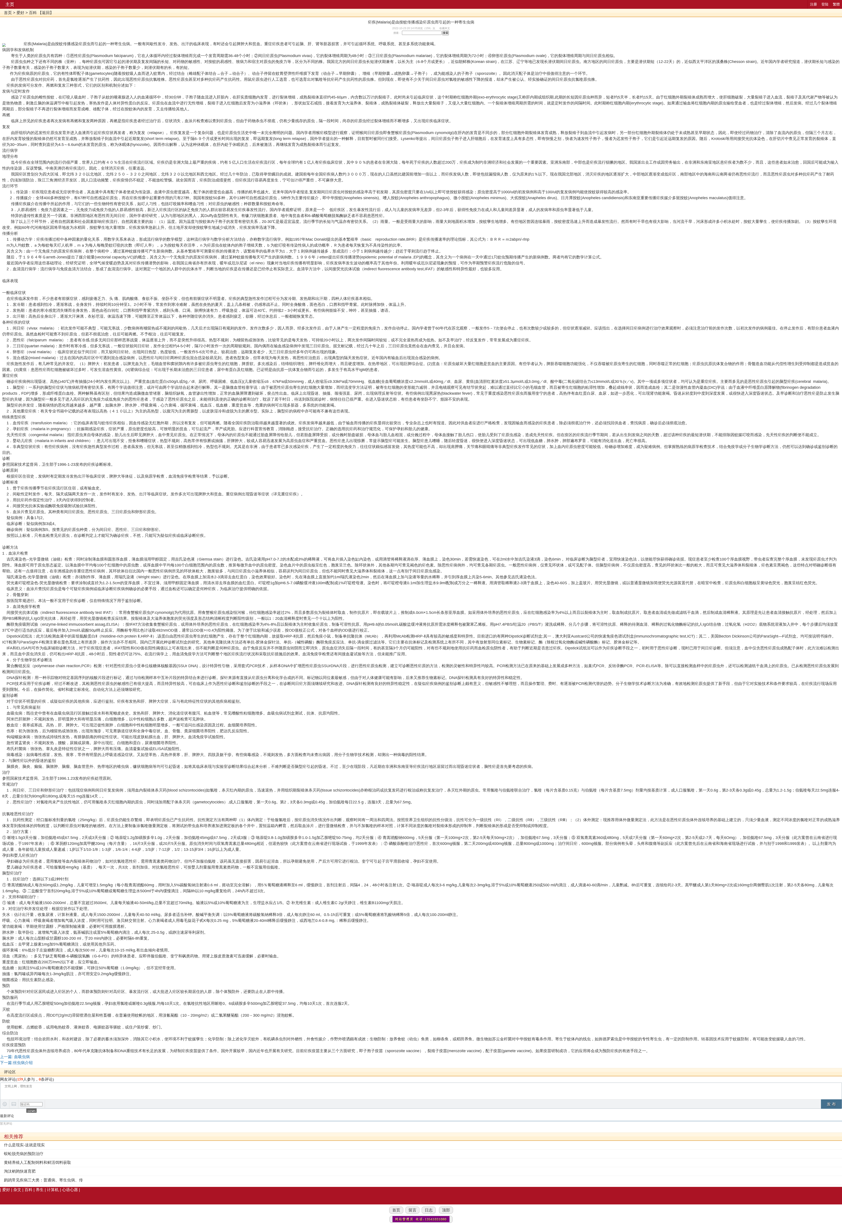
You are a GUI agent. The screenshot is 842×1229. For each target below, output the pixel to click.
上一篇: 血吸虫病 (15, 1057)
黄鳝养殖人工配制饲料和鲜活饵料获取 (37, 1162)
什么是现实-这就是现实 (24, 1145)
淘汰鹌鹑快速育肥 (20, 1171)
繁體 (836, 4)
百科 (33, 13)
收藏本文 (444, 28)
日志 (429, 1210)
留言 (412, 1210)
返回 (46, 13)
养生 (40, 1190)
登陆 (824, 4)
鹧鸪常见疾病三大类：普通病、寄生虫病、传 (43, 1180)
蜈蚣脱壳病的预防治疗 (23, 1154)
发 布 (831, 1104)
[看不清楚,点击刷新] (31, 1110)
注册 (813, 4)
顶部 (446, 1210)
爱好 (20, 13)
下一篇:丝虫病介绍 (16, 1063)
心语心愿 (70, 1190)
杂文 (17, 1190)
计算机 (53, 1190)
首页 (8, 13)
